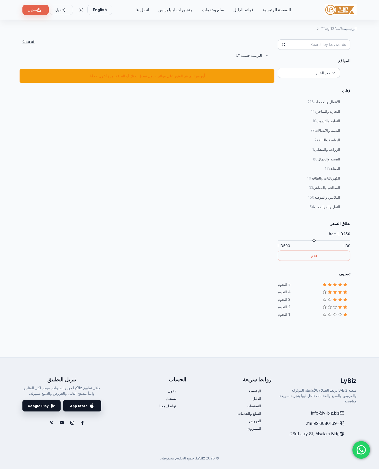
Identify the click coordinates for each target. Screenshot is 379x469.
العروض (255, 421)
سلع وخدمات (213, 9)
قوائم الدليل (243, 9)
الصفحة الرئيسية (277, 9)
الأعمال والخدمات (324, 102)
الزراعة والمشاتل (326, 149)
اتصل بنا (142, 9)
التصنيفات (254, 406)
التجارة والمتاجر (325, 111)
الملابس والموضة (324, 197)
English (100, 9)
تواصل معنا (167, 406)
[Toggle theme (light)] (81, 10)
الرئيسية (350, 28)
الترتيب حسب (251, 55)
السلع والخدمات (249, 413)
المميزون (254, 428)
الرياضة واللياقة (327, 140)
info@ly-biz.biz (325, 413)
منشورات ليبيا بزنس (175, 9)
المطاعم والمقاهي (324, 187)
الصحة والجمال (326, 159)
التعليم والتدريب (326, 121)
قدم (314, 255)
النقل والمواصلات (324, 207)
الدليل (256, 398)
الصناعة (332, 168)
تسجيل (33, 9)
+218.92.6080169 (323, 423)
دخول (172, 391)
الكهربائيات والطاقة (323, 178)
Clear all (28, 42)
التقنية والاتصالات (325, 130)
